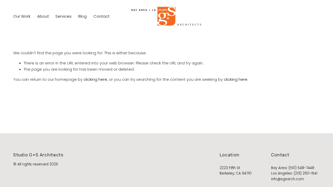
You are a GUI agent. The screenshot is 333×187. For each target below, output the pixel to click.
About (43, 16)
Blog (82, 16)
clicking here (95, 79)
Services (63, 16)
